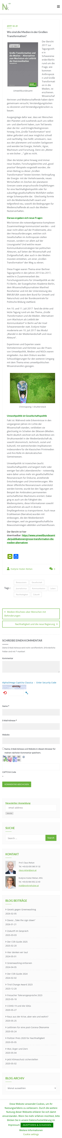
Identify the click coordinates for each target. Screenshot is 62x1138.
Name (5, 706)
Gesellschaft (37, 582)
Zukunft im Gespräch (17, 931)
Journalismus (21, 588)
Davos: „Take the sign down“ (21, 920)
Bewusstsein (21, 582)
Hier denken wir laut (17, 952)
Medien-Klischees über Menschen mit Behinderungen (25, 613)
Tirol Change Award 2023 (20, 984)
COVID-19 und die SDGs (19, 1005)
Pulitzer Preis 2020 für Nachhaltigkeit (26, 1038)
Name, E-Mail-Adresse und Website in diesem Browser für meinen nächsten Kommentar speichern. (30, 751)
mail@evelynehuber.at (29, 885)
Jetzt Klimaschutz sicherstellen (22, 1059)
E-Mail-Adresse (9, 720)
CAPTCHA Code (9, 772)
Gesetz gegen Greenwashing (21, 909)
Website (5, 734)
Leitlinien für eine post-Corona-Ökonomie (28, 1027)
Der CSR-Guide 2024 (17, 973)
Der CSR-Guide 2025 (17, 941)
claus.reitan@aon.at (28, 870)
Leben (53, 588)
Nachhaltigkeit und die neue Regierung (35, 624)
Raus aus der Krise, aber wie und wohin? (27, 1016)
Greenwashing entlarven (19, 963)
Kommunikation (38, 588)
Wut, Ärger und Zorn (17, 1048)
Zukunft (36, 594)
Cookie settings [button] (31, 1134)
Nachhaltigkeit (22, 594)
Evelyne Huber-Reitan (21, 568)
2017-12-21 (12, 26)
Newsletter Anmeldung (17, 803)
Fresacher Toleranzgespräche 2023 (24, 995)
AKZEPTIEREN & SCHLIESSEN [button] (37, 1124)
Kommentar (7, 658)
